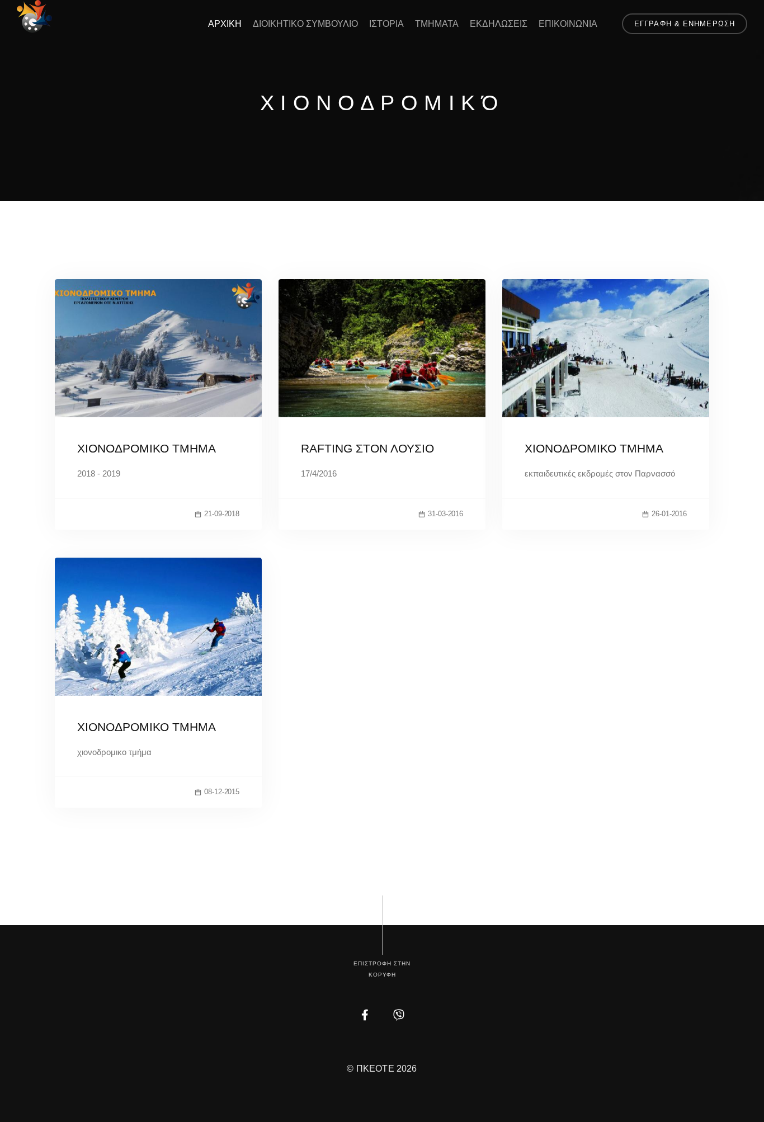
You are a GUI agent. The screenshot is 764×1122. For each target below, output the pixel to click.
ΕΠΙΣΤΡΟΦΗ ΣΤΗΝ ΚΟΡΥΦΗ (382, 969)
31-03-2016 (445, 514)
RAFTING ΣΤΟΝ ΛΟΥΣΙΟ (367, 448)
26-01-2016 (669, 514)
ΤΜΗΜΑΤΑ (437, 24)
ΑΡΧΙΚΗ (225, 24)
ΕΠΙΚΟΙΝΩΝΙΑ (568, 24)
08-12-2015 (221, 792)
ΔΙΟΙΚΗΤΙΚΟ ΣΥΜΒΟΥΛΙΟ (305, 24)
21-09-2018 (221, 514)
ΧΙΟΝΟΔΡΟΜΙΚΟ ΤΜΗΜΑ (146, 448)
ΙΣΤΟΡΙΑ (386, 24)
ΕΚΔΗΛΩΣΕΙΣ (498, 24)
